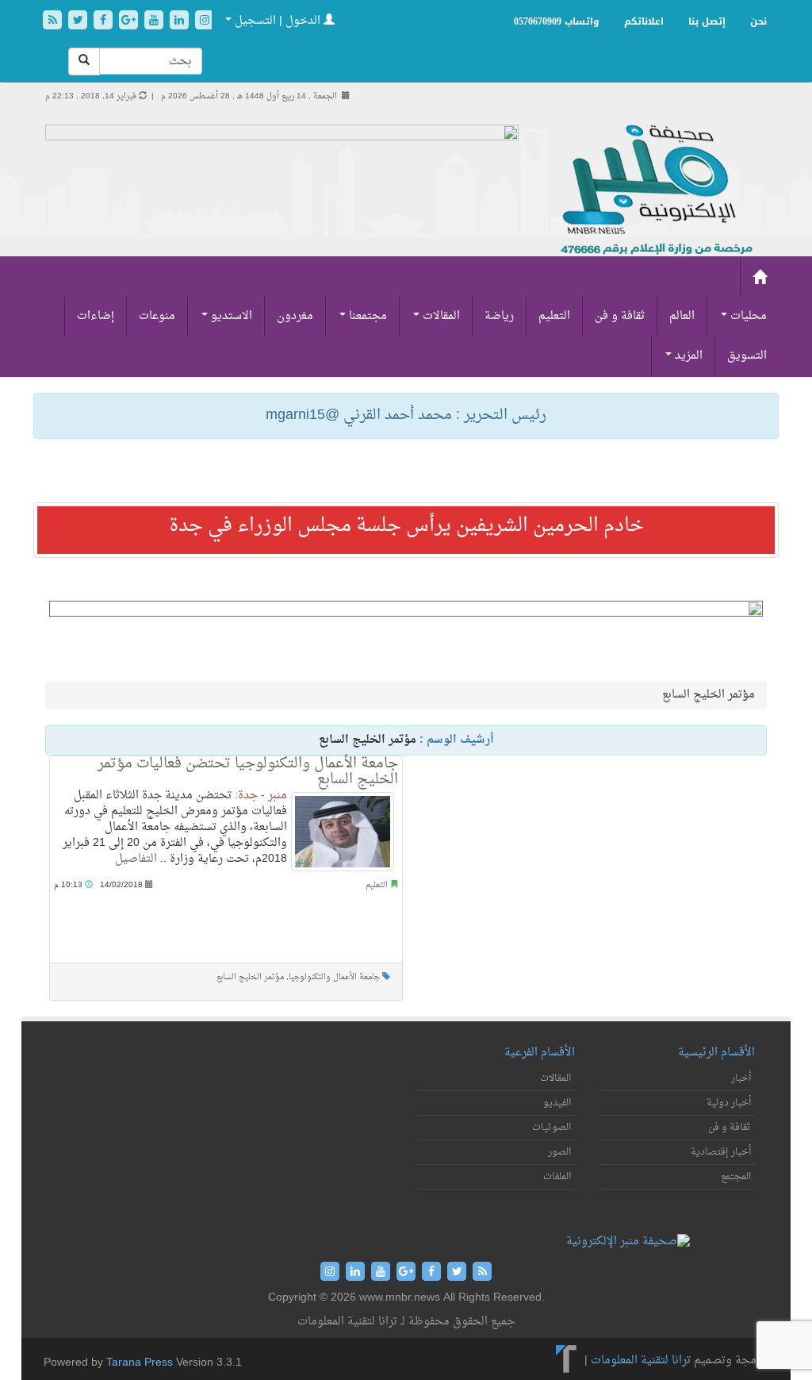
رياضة (499, 316)
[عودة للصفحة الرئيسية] (654, 191)
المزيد (687, 356)
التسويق (747, 356)
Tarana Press (139, 1363)
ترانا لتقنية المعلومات (641, 1360)
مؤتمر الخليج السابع (250, 977)
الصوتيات (551, 1127)
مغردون (295, 316)
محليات (747, 316)
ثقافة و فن (620, 316)
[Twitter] (79, 22)
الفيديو (557, 1103)
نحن (758, 21)
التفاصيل (136, 859)
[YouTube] (155, 22)
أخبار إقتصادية (721, 1152)
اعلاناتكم (644, 21)
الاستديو (230, 316)
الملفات (557, 1177)
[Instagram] (204, 22)
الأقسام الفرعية (539, 1052)
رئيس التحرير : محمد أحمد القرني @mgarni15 (406, 415)
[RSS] (54, 22)
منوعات (157, 316)
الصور (559, 1152)
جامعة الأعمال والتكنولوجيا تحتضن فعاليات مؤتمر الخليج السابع (248, 772)
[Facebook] (104, 22)
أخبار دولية (729, 1103)
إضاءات (95, 316)
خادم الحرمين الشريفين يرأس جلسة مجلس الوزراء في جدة (406, 526)
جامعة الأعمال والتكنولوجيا (334, 977)
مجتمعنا (366, 316)
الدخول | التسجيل (278, 21)
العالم (682, 316)
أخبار (741, 1078)
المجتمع (736, 1177)
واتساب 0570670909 (556, 21)
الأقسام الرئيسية (716, 1052)
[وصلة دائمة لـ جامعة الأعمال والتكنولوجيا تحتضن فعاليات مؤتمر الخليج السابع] (342, 831)
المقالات (439, 316)
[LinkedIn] (180, 22)
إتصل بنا (707, 21)
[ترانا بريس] (566, 1360)
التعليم (554, 316)
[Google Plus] (130, 22)
